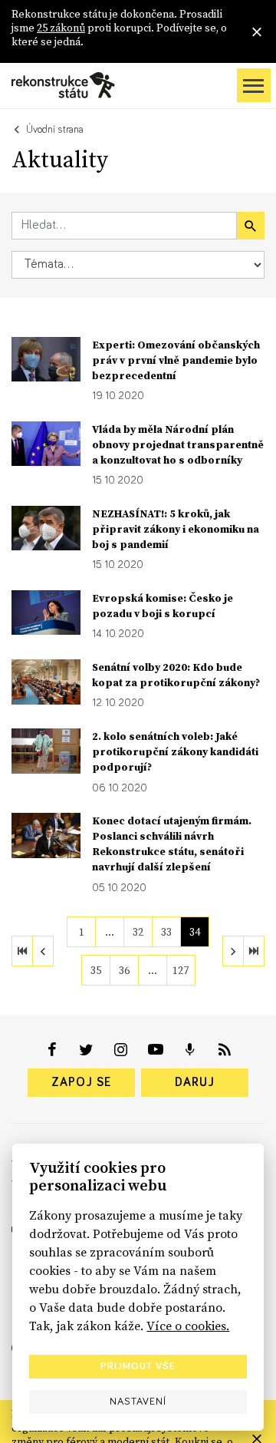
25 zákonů (61, 27)
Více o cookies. (187, 1325)
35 (95, 970)
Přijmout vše (138, 1366)
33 (166, 931)
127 (180, 970)
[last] (254, 951)
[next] (233, 951)
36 (124, 970)
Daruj (195, 1082)
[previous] (43, 951)
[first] (22, 951)
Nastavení (138, 1401)
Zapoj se (81, 1082)
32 (138, 931)
